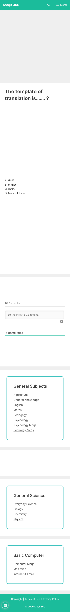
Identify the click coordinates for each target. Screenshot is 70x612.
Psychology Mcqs (25, 425)
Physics (18, 519)
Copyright (16, 599)
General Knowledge (26, 399)
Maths (18, 410)
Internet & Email (24, 574)
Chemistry (20, 514)
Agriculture (21, 394)
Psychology (21, 420)
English (18, 405)
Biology (18, 509)
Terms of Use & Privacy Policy (42, 599)
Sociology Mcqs (24, 430)
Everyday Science (25, 504)
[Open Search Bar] (48, 5)
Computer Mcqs (24, 564)
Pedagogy (20, 415)
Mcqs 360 (11, 5)
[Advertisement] (35, 45)
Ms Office (20, 569)
